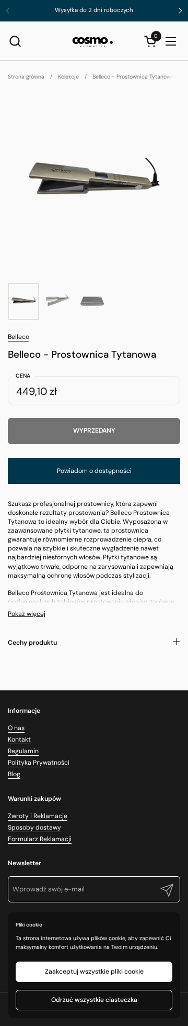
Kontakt (19, 739)
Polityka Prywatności (38, 762)
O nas (16, 728)
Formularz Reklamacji (40, 839)
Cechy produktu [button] (32, 642)
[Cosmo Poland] (93, 41)
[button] (14, 41)
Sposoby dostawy (34, 827)
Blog (14, 774)
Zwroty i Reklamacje (37, 816)
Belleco (18, 337)
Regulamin (23, 751)
